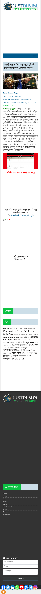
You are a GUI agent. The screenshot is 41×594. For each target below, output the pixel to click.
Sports (5, 504)
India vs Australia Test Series (12, 96)
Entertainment (7, 507)
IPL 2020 (5, 337)
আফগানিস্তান (12, 345)
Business (6, 512)
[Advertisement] (20, 30)
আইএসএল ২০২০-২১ (34, 342)
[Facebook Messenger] (26, 587)
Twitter (23, 215)
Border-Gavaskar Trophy (10, 93)
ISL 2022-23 (16, 337)
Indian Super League (31, 334)
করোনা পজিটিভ (24, 347)
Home (5, 494)
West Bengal (24, 342)
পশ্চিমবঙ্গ (24, 353)
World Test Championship (11, 99)
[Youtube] (21, 587)
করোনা (18, 347)
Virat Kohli (13, 342)
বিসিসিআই (10, 356)
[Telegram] (30, 587)
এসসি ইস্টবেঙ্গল (12, 347)
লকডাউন (22, 359)
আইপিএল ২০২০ (6, 345)
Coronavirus (9, 331)
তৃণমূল (10, 353)
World (5, 501)
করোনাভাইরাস (10, 350)
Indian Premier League (19, 334)
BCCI (17, 328)
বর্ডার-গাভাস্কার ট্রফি (26, 99)
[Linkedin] (12, 587)
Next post (18, 259)
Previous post (22, 256)
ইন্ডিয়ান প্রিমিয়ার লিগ (30, 345)
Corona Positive (31, 328)
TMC (8, 342)
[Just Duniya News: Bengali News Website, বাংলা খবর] (20, 6)
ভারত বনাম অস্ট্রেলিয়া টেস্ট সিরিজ (26, 103)
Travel (5, 509)
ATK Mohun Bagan (9, 328)
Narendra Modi (18, 339)
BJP (20, 328)
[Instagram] (35, 587)
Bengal (5, 496)
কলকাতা (19, 350)
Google (30, 215)
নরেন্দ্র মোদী (16, 353)
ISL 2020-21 (10, 337)
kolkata (21, 337)
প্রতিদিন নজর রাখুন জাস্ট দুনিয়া (18, 172)
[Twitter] (8, 587)
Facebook (15, 215)
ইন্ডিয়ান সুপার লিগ (20, 345)
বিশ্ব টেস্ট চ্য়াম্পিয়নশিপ (9, 103)
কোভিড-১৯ (26, 350)
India (4, 499)
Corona (25, 328)
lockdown (26, 337)
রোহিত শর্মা (17, 359)
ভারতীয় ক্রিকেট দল (19, 356)
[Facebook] (3, 587)
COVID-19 (23, 331)
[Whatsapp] (17, 587)
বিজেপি (31, 353)
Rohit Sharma (29, 340)
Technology (6, 514)
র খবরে (32, 172)
